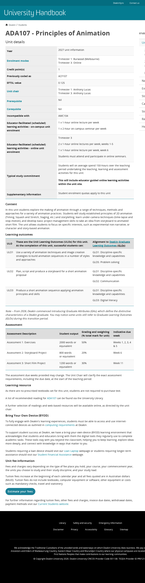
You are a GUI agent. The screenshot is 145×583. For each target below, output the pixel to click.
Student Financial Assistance (55, 454)
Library (62, 522)
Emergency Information (110, 522)
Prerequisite (14, 101)
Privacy (74, 529)
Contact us (134, 3)
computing (52, 425)
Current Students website (53, 504)
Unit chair (13, 91)
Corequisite (14, 109)
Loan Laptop (71, 451)
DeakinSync (118, 3)
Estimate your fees (20, 491)
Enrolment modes (18, 60)
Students (22, 24)
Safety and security (82, 522)
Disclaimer (58, 529)
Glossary (108, 529)
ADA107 (51, 398)
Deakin (12, 24)
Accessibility (91, 529)
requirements (67, 425)
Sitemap (124, 529)
